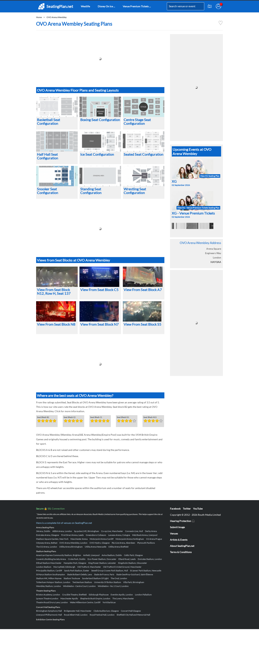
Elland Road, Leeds (127, 559)
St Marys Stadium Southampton (50, 574)
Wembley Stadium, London (48, 586)
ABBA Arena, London (62, 531)
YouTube (198, 508)
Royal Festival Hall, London (102, 614)
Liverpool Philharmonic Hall (49, 614)
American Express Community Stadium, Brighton (58, 555)
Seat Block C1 (96, 417)
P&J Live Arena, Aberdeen (123, 542)
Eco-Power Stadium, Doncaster (102, 559)
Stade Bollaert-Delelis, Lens (79, 574)
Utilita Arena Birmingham (71, 546)
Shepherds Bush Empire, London (95, 598)
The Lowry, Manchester (123, 598)
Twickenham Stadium (82, 582)
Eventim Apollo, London (122, 594)
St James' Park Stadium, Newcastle (145, 570)
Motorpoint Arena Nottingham (130, 539)
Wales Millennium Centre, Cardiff (85, 602)
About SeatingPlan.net (182, 545)
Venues (174, 533)
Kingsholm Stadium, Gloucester (132, 563)
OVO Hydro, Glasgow (100, 542)
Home (39, 17)
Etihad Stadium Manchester (48, 563)
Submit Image (177, 527)
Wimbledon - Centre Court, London (79, 586)
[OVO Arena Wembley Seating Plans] (220, 24)
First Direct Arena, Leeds (72, 535)
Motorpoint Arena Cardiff (101, 539)
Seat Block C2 (69, 417)
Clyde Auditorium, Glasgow (106, 610)
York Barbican (109, 602)
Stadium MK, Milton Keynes (48, 578)
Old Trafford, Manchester (89, 567)
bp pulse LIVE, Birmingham (86, 531)
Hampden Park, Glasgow (75, 563)
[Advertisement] (100, 59)
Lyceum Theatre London (47, 598)
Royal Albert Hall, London (76, 614)
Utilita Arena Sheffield (118, 546)
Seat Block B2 (43, 417)
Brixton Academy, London (48, 594)
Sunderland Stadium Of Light (95, 578)
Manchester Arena (79, 539)
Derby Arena (151, 531)
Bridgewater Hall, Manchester (77, 610)
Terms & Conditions (181, 551)
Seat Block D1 (123, 417)
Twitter (187, 508)
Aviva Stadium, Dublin (112, 555)
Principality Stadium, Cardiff (49, 570)
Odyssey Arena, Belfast (46, 542)
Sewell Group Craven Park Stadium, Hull (109, 570)
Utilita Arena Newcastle (95, 546)
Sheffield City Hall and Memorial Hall (133, 614)
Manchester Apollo (69, 598)
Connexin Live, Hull (134, 531)
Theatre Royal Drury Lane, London (52, 602)
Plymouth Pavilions (146, 542)
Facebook (175, 508)
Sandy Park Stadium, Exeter (76, 570)
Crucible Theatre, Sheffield (74, 594)
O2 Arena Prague (154, 539)
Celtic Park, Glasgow (133, 555)
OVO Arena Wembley (57, 17)
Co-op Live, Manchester (112, 531)
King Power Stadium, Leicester (102, 563)
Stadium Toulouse (72, 578)
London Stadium (43, 567)
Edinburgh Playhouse (99, 594)
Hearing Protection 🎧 (182, 520)
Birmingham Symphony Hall (49, 610)
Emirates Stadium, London (150, 559)
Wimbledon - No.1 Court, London (113, 586)
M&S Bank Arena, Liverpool (144, 535)
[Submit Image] (209, 6)
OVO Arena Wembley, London (73, 542)
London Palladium (143, 594)
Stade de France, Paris (104, 574)
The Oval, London (119, 578)
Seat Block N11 (150, 417)
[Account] (218, 6)
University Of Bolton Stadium (107, 582)
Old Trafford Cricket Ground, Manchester (122, 567)
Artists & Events (178, 539)
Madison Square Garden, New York (52, 539)
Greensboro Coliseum (96, 535)
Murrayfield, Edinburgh (64, 567)
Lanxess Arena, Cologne (119, 535)
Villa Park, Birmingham (133, 582)
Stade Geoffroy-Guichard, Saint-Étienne (134, 574)
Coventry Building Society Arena (51, 559)
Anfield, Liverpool (91, 555)
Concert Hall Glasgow (131, 610)
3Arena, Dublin (43, 531)
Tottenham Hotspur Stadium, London (53, 582)
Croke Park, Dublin (76, 559)
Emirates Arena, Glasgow (47, 535)
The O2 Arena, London (46, 546)
